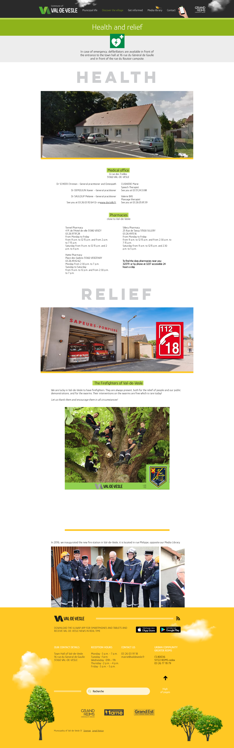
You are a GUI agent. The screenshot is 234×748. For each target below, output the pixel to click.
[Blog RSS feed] (178, 618)
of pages (165, 692)
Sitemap (87, 730)
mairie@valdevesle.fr (133, 656)
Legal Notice (98, 730)
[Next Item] (179, 577)
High (165, 688)
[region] (117, 468)
